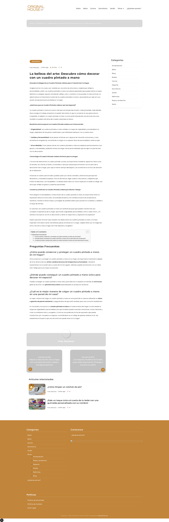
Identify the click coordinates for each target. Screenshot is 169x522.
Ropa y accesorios (119, 100)
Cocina (93, 8)
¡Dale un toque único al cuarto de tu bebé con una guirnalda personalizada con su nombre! (72, 401)
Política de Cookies (34, 504)
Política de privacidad (35, 500)
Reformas (115, 96)
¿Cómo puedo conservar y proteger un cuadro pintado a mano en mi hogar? (57, 236)
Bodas (114, 77)
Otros (120, 8)
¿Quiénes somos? (134, 8)
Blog (114, 73)
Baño (85, 8)
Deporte (115, 85)
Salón (78, 8)
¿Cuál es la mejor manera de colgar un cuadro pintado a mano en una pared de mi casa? (62, 240)
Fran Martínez (34, 67)
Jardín (112, 8)
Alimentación (117, 66)
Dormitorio (102, 8)
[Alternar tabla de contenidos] (87, 231)
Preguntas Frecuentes (39, 234)
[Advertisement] (84, 43)
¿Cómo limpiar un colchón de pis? (64, 387)
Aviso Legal (31, 508)
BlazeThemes (103, 515)
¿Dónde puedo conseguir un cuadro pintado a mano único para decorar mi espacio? (60, 238)
